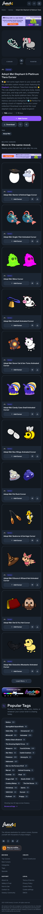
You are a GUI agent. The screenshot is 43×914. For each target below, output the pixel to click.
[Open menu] (39, 3)
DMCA (25, 893)
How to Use (5, 886)
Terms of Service (28, 880)
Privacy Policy (27, 883)
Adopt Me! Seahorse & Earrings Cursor (19, 536)
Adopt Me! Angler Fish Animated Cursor (20, 237)
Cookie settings (28, 889)
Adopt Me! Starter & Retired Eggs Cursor (20, 195)
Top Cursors (6, 859)
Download (10, 124)
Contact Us (5, 889)
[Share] (26, 124)
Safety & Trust (6, 883)
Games (10, 10)
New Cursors (6, 862)
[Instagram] (8, 841)
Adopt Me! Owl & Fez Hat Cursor (17, 623)
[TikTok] (17, 841)
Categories (5, 865)
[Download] (37, 199)
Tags (3, 868)
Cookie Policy (27, 886)
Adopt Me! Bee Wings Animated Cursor (20, 452)
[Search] (29, 3)
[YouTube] (3, 841)
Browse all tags (9, 806)
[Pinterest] (13, 841)
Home (4, 10)
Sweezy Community (8, 893)
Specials (4, 871)
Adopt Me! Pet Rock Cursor (15, 494)
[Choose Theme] (34, 3)
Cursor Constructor (29, 859)
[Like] (20, 124)
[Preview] (32, 199)
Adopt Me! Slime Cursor (13, 279)
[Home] (7, 3)
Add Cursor (22, 118)
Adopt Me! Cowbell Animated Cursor (19, 321)
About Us (5, 880)
